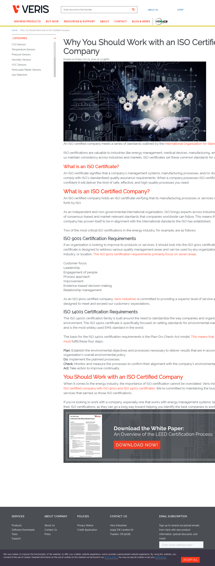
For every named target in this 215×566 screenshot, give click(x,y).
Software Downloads (23, 529)
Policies (83, 516)
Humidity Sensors (21, 59)
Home (14, 30)
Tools (14, 534)
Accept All (190, 559)
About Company (56, 516)
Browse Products (27, 21)
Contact (120, 21)
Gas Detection (19, 74)
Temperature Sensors (23, 49)
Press (48, 534)
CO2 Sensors (19, 44)
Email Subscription (173, 516)
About (104, 21)
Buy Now (52, 21)
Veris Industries (125, 299)
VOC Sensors (19, 64)
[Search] (133, 9)
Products (17, 525)
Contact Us (51, 529)
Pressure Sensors (21, 54)
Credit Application (87, 529)
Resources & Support (79, 21)
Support (16, 538)
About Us (153, 10)
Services (18, 516)
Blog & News (141, 21)
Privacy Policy (111, 557)
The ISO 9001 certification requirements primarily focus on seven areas (144, 254)
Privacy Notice (85, 525)
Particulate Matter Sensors (26, 69)
